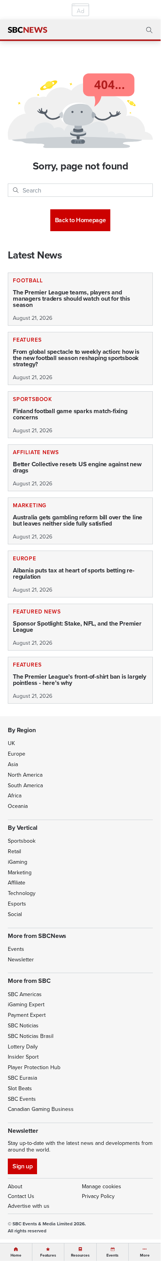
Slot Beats (20, 1088)
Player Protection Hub (34, 1067)
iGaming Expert (26, 1004)
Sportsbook (21, 841)
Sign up (22, 1166)
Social (15, 914)
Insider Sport (23, 1057)
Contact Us (21, 1196)
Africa (14, 795)
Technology (21, 893)
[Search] (16, 190)
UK (11, 743)
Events (16, 949)
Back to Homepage (80, 220)
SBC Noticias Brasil (30, 1036)
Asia (13, 764)
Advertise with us (29, 1206)
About (15, 1186)
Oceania (18, 806)
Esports (17, 903)
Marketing (20, 872)
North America (25, 775)
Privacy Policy (98, 1196)
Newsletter (21, 959)
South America (25, 785)
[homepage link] (27, 30)
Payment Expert (27, 1015)
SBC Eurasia (22, 1078)
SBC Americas (25, 994)
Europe (16, 754)
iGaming (17, 862)
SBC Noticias (23, 1025)
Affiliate (16, 882)
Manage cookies (101, 1186)
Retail (14, 851)
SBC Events (22, 1099)
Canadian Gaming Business (41, 1109)
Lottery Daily (23, 1046)
